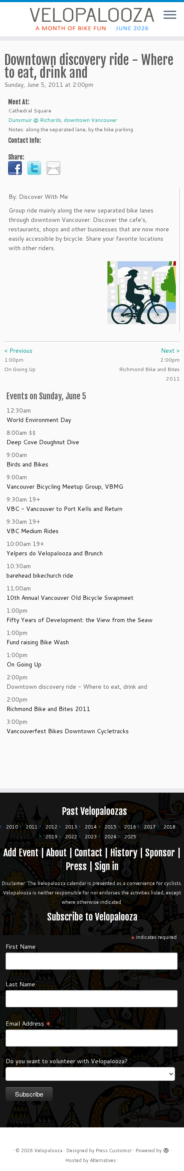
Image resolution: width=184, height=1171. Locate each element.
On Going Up (24, 664)
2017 (150, 826)
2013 (71, 826)
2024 (110, 836)
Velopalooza (48, 1150)
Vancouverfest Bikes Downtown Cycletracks (67, 731)
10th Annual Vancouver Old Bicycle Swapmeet (70, 597)
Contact (88, 852)
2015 (110, 826)
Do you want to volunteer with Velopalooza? (67, 1061)
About (56, 852)
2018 (169, 826)
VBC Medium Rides (32, 531)
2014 (91, 826)
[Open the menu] (169, 15)
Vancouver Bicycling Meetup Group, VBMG (64, 486)
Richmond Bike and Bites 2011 (48, 709)
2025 (130, 836)
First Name (21, 946)
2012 (51, 826)
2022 (71, 836)
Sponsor (160, 852)
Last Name (20, 984)
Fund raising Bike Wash (37, 642)
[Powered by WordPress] (166, 1149)
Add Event (21, 852)
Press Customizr (114, 1150)
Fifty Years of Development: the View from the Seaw (79, 620)
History (123, 852)
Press (76, 866)
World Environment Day (38, 420)
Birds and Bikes (27, 464)
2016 (130, 826)
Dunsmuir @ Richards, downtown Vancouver (62, 120)
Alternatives (103, 1160)
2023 (91, 836)
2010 (12, 826)
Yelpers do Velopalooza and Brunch (54, 553)
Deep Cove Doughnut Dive (42, 442)
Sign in (107, 866)
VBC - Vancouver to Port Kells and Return (64, 508)
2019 (51, 836)
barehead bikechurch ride (39, 575)
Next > (170, 350)
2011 (32, 826)
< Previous (18, 350)
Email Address (28, 1023)
